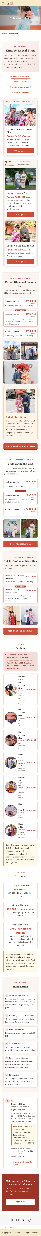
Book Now (20, 1201)
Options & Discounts (20, 92)
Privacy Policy (8, 1227)
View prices (21, 151)
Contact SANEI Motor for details (22, 1163)
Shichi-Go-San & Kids (20, 87)
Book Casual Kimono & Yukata (20, 446)
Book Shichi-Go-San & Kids (20, 631)
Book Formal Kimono (20, 544)
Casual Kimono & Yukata (20, 76)
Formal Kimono (20, 82)
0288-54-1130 (23, 1157)
